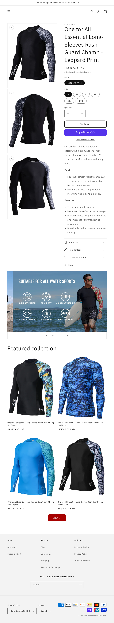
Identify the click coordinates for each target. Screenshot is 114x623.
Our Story (11, 547)
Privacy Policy (80, 554)
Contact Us (46, 554)
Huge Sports (88, 615)
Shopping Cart (14, 554)
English (44, 611)
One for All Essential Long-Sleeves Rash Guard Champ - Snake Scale (82, 503)
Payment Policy (81, 547)
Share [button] (70, 265)
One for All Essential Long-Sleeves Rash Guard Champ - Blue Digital (31, 503)
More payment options (85, 139)
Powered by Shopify (99, 615)
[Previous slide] (46, 335)
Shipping (68, 72)
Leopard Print (75, 82)
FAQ (43, 547)
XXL (69, 101)
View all (57, 517)
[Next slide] (60, 335)
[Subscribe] (80, 584)
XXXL (81, 101)
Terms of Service (82, 560)
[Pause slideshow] (67, 335)
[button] (9, 11)
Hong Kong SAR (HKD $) (21, 611)
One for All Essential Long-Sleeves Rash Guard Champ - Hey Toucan (31, 424)
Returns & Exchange (50, 567)
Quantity (68, 107)
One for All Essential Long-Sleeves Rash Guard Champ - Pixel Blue (82, 424)
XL (95, 94)
